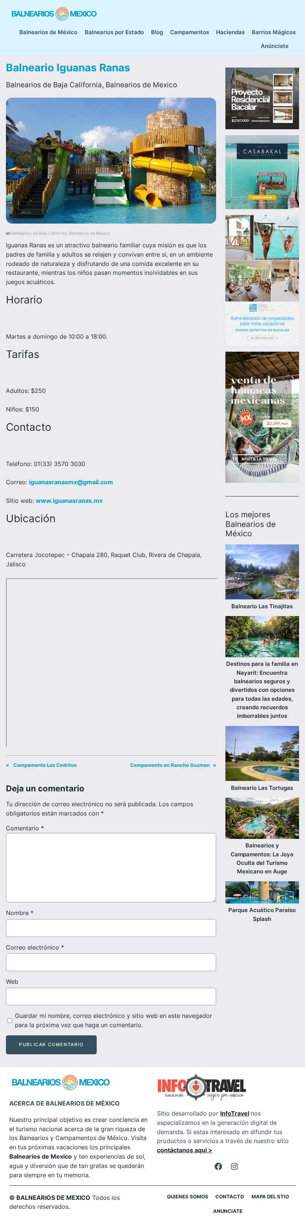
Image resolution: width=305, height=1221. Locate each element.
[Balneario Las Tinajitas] (262, 573)
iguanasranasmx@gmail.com (71, 482)
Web (12, 981)
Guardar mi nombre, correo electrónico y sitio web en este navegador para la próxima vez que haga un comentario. (113, 1020)
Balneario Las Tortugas (262, 787)
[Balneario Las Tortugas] (262, 755)
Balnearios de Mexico (141, 84)
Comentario (25, 828)
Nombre (19, 912)
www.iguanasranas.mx (69, 500)
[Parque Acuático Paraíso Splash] (262, 893)
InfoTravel (234, 1113)
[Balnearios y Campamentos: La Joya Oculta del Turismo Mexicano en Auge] (262, 819)
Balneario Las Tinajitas (262, 606)
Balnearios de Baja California (54, 84)
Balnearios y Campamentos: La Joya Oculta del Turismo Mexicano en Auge (262, 858)
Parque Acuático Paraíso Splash (262, 914)
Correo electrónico (35, 947)
